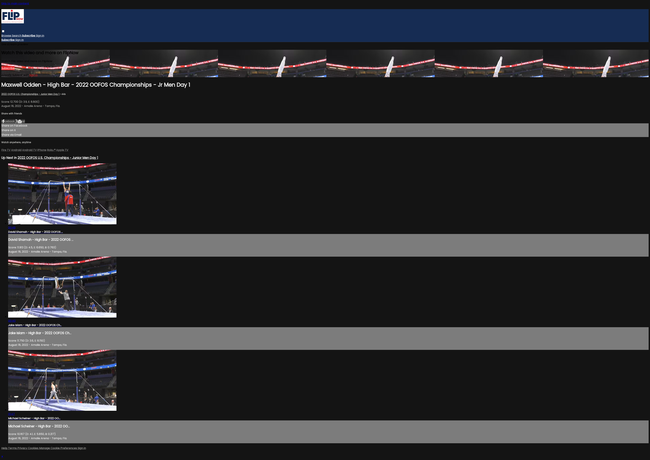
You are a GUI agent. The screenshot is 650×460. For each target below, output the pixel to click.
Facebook (8, 121)
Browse (6, 36)
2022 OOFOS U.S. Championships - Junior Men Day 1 (30, 94)
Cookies (33, 448)
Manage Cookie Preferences (58, 448)
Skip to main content (15, 3)
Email (21, 121)
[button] (3, 31)
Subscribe (8, 68)
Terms (12, 448)
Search (17, 36)
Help (4, 448)
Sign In (19, 40)
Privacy (22, 448)
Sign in (40, 36)
